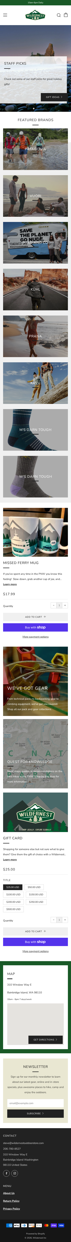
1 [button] (33, 108)
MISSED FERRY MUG (21, 563)
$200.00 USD (13, 902)
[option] (35, 68)
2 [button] (37, 108)
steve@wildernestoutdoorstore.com (23, 1143)
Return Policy (11, 1201)
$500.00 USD (13, 909)
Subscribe (34, 1113)
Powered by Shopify (35, 1233)
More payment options (36, 637)
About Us (8, 1193)
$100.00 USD (13, 894)
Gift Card (13, 838)
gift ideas (52, 97)
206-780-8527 (12, 1149)
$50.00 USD (34, 887)
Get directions (44, 1039)
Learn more (10, 584)
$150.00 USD (36, 894)
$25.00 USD (12, 887)
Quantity (8, 606)
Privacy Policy (11, 1208)
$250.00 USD (36, 902)
